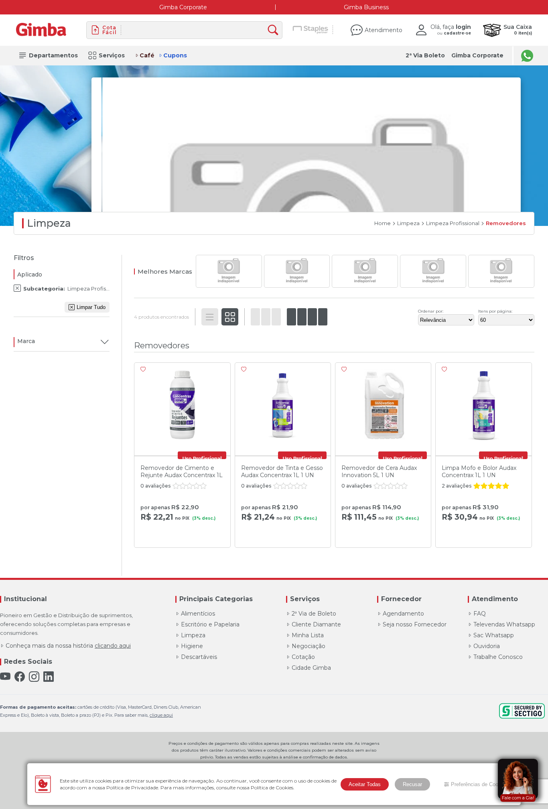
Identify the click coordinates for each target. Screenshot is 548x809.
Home (382, 223)
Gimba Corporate (183, 7)
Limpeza (408, 223)
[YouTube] (5, 676)
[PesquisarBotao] (275, 30)
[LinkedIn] (48, 676)
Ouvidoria (486, 646)
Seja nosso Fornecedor (415, 624)
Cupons (175, 55)
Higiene (192, 646)
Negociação (308, 646)
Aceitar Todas (365, 784)
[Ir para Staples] (310, 30)
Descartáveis (199, 657)
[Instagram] (34, 676)
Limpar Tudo (91, 307)
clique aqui (161, 715)
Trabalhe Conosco (498, 657)
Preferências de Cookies (479, 784)
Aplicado (29, 274)
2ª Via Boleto (425, 55)
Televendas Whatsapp (504, 624)
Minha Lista (308, 635)
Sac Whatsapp (493, 635)
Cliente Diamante (316, 624)
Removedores (506, 223)
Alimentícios (198, 613)
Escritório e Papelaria (210, 624)
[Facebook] (19, 676)
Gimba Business (366, 7)
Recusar (412, 784)
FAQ (479, 613)
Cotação (303, 657)
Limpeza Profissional (452, 223)
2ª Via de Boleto (314, 613)
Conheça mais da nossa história (68, 645)
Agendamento (403, 613)
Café (147, 55)
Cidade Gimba (311, 668)
